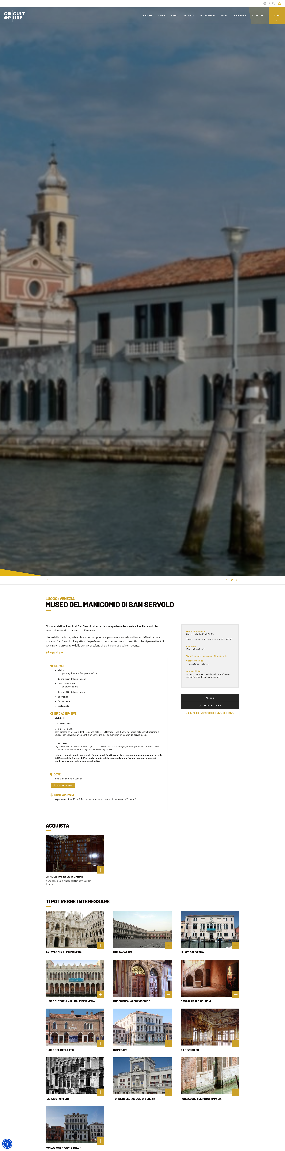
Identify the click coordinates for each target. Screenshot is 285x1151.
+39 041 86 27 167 (211, 705)
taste (174, 15)
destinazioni (207, 15)
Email (211, 698)
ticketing (257, 15)
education (240, 15)
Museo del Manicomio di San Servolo (209, 656)
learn (161, 15)
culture (147, 15)
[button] (54, 652)
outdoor (189, 15)
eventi (224, 15)
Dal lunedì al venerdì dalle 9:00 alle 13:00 (210, 712)
